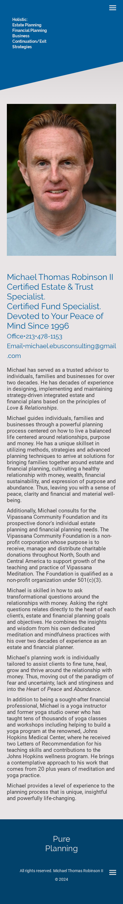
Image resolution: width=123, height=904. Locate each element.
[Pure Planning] (61, 857)
